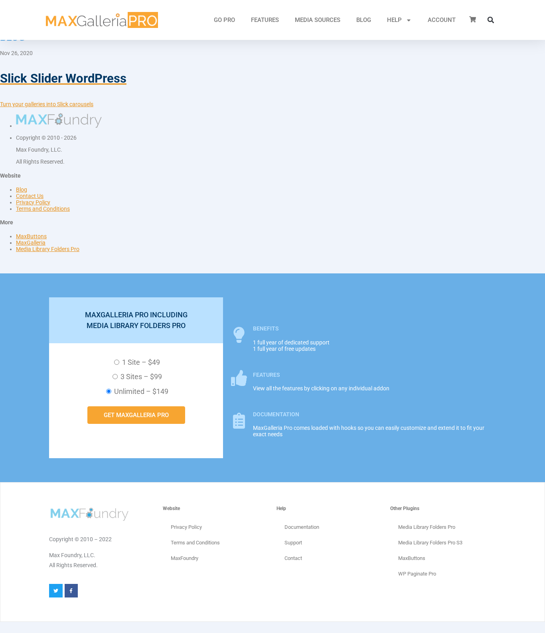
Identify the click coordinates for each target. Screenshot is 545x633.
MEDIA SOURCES (317, 20)
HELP (394, 20)
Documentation (301, 527)
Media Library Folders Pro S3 (430, 543)
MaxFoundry (184, 558)
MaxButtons (31, 236)
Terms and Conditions (43, 209)
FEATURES (265, 20)
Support (293, 543)
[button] (491, 20)
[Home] (102, 20)
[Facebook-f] (71, 590)
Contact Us (29, 196)
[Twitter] (56, 590)
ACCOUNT (442, 20)
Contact (293, 558)
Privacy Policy (33, 202)
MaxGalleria (30, 242)
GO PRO (224, 20)
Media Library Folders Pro (47, 249)
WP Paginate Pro (417, 574)
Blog (363, 20)
